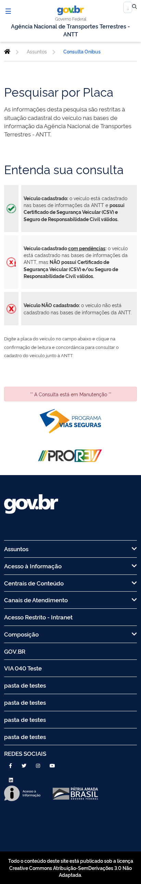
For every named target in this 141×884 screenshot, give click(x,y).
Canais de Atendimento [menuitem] (36, 600)
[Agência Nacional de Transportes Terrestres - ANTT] (7, 51)
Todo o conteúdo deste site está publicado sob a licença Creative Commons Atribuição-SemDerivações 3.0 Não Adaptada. (70, 867)
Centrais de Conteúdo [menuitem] (34, 583)
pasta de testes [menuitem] (25, 685)
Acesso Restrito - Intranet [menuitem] (38, 617)
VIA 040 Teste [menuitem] (23, 668)
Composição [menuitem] (21, 634)
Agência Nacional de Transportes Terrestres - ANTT (70, 30)
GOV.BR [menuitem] (14, 651)
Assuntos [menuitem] (16, 549)
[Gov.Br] (70, 10)
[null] (134, 7)
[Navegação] (8, 11)
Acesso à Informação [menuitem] (33, 566)
